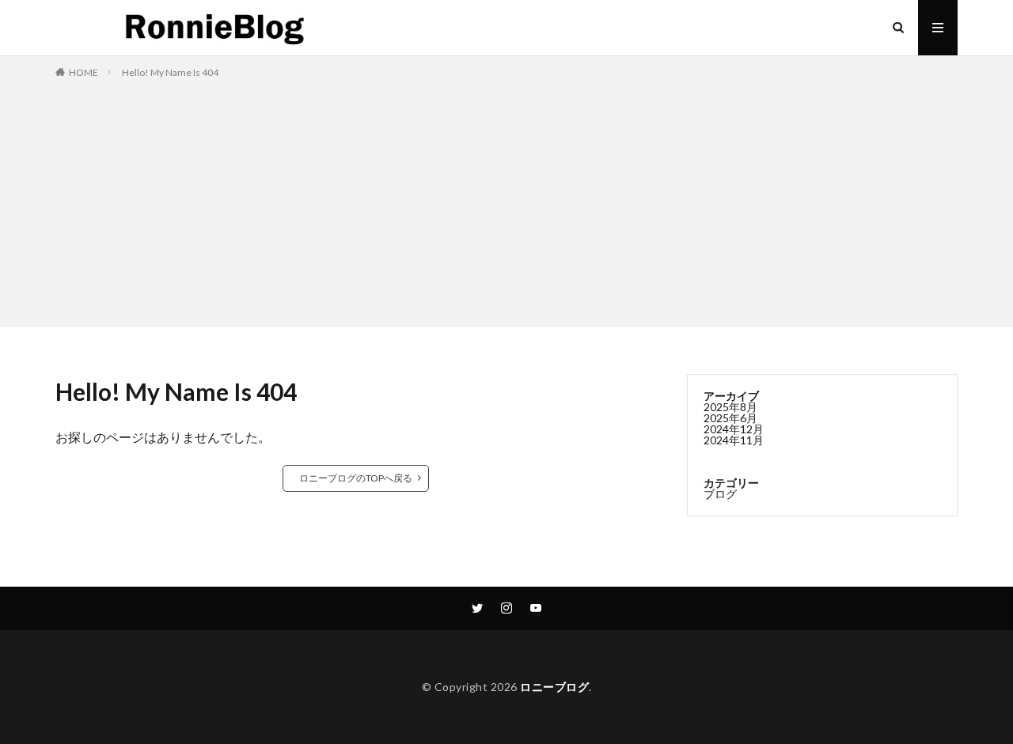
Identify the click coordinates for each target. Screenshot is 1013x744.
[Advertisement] (506, 199)
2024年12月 (734, 429)
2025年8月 (730, 407)
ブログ (720, 493)
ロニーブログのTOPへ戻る (355, 478)
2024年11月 (734, 440)
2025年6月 (730, 418)
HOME (83, 72)
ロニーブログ (554, 686)
